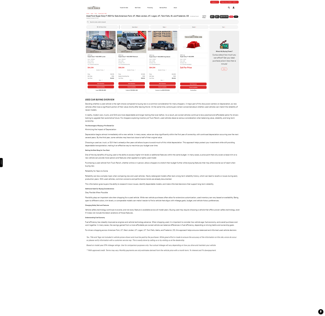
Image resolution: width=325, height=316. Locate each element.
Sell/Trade (137, 7)
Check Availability (101, 86)
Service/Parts (163, 7)
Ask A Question (100, 83)
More (100, 80)
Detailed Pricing (99, 70)
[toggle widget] (320, 311)
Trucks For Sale (124, 7)
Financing (150, 7)
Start (224, 69)
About (175, 7)
